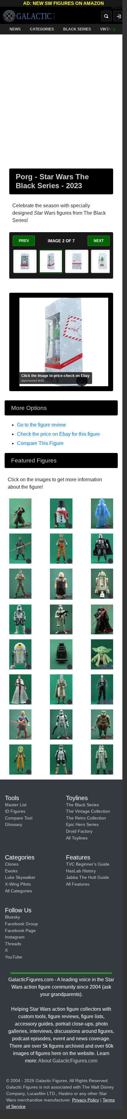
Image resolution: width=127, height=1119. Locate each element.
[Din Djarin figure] (102, 548)
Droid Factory (79, 831)
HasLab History (81, 870)
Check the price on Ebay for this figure (58, 434)
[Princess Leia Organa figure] (20, 689)
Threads (13, 943)
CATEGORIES (42, 29)
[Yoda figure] (102, 654)
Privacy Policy (85, 1099)
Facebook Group (21, 923)
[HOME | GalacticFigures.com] (28, 16)
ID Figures (15, 811)
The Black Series (82, 804)
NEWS (15, 29)
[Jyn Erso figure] (102, 689)
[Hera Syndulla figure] (61, 548)
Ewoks (11, 870)
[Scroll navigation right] (110, 29)
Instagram (15, 936)
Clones (11, 864)
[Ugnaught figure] (61, 583)
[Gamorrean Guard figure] (102, 724)
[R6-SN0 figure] (61, 513)
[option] (25, 261)
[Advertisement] (63, 100)
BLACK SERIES (77, 29)
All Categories (18, 890)
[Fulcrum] (114, 8)
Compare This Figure (40, 443)
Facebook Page (20, 930)
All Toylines (77, 837)
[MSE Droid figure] (61, 654)
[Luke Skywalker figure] (20, 583)
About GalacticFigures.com (67, 1060)
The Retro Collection (86, 817)
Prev (24, 241)
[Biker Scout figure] (61, 758)
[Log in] (114, 16)
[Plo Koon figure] (102, 513)
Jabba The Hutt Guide (87, 877)
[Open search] (101, 16)
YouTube (13, 956)
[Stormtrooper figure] (61, 619)
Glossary (13, 824)
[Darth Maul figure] (20, 513)
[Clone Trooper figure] (61, 724)
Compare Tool (18, 817)
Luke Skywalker (20, 877)
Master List (16, 804)
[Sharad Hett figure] (20, 724)
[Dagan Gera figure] (61, 689)
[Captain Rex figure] (20, 619)
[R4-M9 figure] (102, 583)
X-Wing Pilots (18, 884)
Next (99, 241)
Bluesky (12, 917)
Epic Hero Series (82, 824)
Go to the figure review (41, 424)
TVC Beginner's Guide (87, 864)
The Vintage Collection (88, 811)
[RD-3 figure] (20, 654)
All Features (77, 884)
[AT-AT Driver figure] (102, 758)
